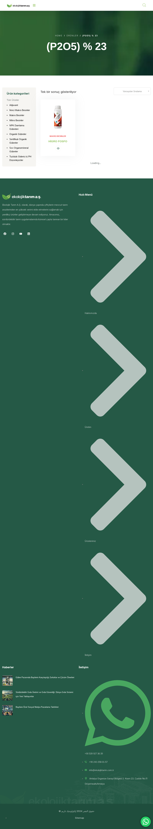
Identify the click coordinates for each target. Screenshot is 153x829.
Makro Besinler (16, 115)
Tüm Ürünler (13, 100)
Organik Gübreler (17, 134)
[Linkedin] (28, 233)
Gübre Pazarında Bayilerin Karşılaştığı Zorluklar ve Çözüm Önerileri (45, 677)
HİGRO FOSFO (57, 141)
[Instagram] (13, 233)
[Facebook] (5, 233)
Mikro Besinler (16, 120)
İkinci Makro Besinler (19, 110)
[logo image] (18, 5)
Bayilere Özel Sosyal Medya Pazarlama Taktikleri (37, 707)
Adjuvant (13, 105)
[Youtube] (20, 233)
